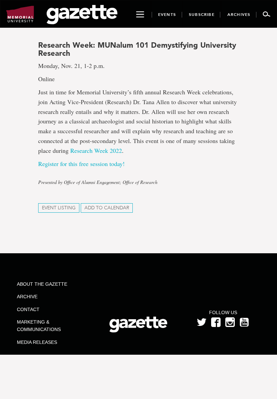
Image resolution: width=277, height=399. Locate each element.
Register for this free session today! (81, 164)
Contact (28, 309)
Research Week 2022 (96, 150)
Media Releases (37, 342)
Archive (27, 296)
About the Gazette (42, 284)
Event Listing (59, 208)
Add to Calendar (106, 208)
